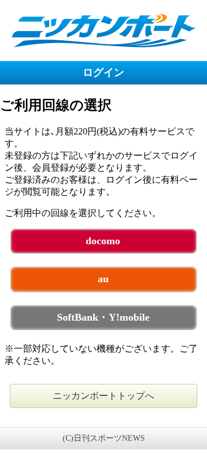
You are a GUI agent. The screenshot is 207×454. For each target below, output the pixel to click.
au (103, 278)
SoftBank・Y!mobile (103, 317)
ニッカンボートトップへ (103, 396)
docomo (103, 241)
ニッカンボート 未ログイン (103, 30)
